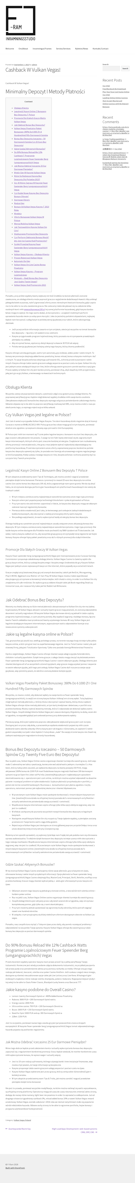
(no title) (106, 86)
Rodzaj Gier (19, 203)
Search (106, 64)
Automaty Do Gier (22, 261)
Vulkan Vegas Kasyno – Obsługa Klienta (31, 254)
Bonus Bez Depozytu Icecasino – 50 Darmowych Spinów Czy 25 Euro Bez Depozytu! (30, 142)
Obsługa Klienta (21, 108)
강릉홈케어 (107, 149)
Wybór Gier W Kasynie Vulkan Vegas (30, 172)
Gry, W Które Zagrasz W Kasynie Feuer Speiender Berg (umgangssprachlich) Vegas (31, 186)
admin (34, 64)
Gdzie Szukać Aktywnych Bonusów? (29, 148)
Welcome (10, 48)
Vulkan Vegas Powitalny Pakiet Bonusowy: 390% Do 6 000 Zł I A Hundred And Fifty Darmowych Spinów (31, 132)
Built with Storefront (15, 1168)
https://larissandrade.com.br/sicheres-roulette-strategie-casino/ (116, 129)
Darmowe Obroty (22, 200)
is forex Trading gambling (113, 139)
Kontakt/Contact (101, 48)
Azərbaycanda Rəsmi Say (19, 1129)
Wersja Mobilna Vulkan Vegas (27, 223)
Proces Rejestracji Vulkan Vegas (28, 257)
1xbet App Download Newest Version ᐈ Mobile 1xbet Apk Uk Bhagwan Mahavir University (115, 157)
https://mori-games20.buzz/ (114, 153)
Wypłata (17, 213)
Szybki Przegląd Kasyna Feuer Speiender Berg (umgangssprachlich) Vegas (30, 247)
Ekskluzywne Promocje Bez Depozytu (31, 234)
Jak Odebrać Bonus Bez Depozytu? (29, 125)
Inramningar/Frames (42, 48)
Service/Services (63, 48)
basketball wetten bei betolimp (115, 163)
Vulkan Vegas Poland (22, 1120)
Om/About (23, 48)
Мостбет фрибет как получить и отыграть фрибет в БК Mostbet (116, 133)
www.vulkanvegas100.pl (34, 309)
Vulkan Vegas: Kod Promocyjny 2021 (30, 285)
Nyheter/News (81, 48)
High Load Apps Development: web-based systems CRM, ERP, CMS (74, 1130)
